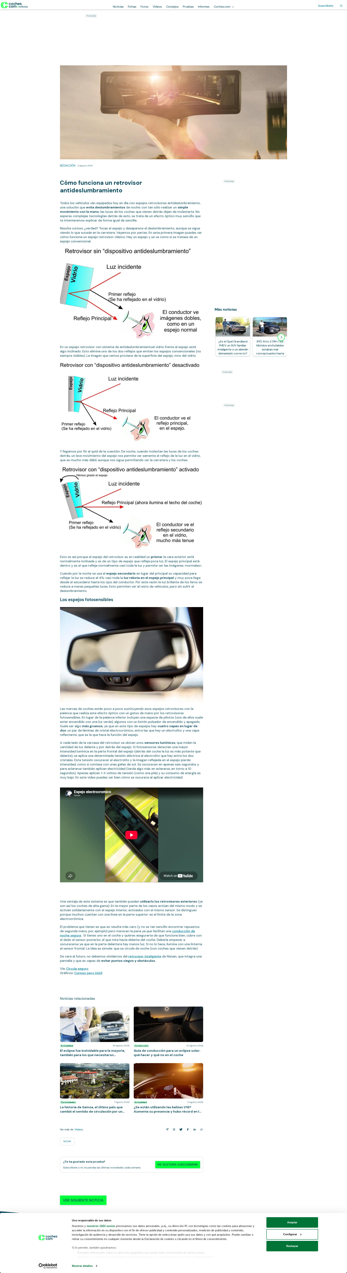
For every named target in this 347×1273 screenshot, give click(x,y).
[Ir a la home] (14, 5)
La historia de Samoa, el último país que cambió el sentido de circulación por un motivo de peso (92, 1066)
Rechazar (292, 1246)
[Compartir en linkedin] (194, 1129)
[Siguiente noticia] (281, 337)
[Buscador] (341, 5)
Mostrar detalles (82, 1265)
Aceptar (292, 1222)
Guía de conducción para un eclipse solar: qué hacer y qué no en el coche (168, 1010)
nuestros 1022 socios (101, 1225)
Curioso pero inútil (88, 973)
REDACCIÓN (67, 165)
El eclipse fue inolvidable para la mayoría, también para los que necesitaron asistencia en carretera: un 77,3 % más (94, 1012)
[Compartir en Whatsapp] (200, 1129)
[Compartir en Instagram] (173, 1129)
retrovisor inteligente (144, 956)
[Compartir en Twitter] (180, 1129)
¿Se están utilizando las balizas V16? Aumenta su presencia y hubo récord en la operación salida (166, 1066)
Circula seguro (77, 968)
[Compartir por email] (166, 1129)
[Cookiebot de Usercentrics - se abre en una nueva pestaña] (48, 1266)
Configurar (290, 1234)
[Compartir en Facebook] (187, 1129)
